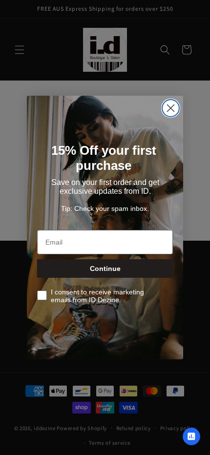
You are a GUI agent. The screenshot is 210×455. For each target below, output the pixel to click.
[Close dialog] (170, 108)
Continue (105, 268)
